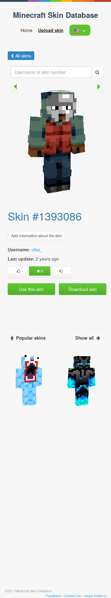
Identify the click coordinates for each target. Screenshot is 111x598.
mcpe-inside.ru (95, 595)
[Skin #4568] (29, 380)
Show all (84, 338)
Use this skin (31, 289)
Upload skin (51, 30)
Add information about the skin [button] (36, 235)
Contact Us (72, 595)
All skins (23, 56)
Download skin (82, 289)
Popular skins (31, 338)
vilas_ (37, 249)
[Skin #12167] (81, 380)
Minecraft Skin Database (55, 15)
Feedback (53, 595)
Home (26, 30)
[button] (79, 30)
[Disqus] (55, 495)
